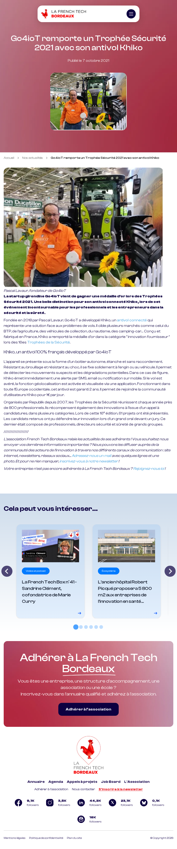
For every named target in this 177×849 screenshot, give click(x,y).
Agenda (55, 782)
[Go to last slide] (6, 571)
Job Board (111, 782)
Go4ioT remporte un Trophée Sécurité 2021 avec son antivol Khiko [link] (105, 158)
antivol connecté (132, 320)
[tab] (75, 627)
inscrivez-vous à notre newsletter (88, 461)
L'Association (137, 782)
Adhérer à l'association (51, 789)
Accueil (9, 158)
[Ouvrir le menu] (131, 13)
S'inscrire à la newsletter (121, 789)
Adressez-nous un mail (91, 456)
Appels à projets (82, 782)
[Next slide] (170, 571)
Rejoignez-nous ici (148, 469)
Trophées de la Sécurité (48, 342)
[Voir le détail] (50, 571)
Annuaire (36, 782)
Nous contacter (83, 789)
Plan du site (74, 838)
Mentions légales (14, 838)
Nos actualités (32, 158)
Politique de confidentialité (46, 838)
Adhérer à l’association (88, 709)
